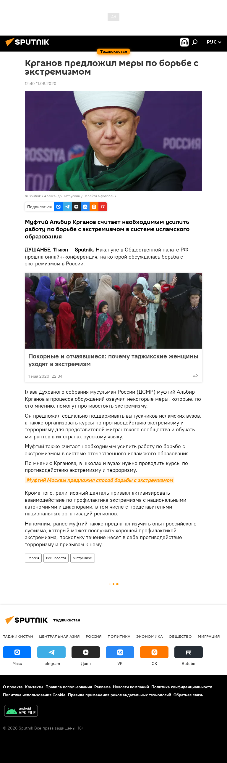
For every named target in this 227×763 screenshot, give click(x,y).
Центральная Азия (59, 636)
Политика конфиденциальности (181, 687)
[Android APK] (21, 711)
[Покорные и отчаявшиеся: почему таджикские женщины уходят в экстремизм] (113, 311)
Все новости (56, 558)
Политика (119, 636)
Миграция (209, 636)
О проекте (13, 687)
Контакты (34, 687)
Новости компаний (131, 687)
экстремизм (82, 558)
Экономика (149, 636)
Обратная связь (188, 695)
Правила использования (69, 687)
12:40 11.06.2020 (40, 83)
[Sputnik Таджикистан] (29, 47)
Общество (180, 636)
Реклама (102, 687)
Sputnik (35, 196)
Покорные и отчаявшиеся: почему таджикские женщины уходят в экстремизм (113, 360)
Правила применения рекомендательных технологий (119, 695)
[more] (195, 376)
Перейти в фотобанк (99, 196)
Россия (33, 558)
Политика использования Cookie (34, 695)
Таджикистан (18, 636)
